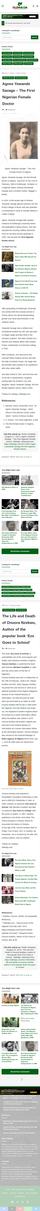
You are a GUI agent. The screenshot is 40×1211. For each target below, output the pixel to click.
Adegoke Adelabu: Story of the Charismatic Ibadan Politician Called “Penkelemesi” (28, 491)
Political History (32, 60)
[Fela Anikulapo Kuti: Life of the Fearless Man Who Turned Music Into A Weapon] (10, 504)
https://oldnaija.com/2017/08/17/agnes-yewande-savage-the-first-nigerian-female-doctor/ (20, 446)
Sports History (7, 56)
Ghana (4, 315)
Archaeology (28, 63)
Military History (18, 63)
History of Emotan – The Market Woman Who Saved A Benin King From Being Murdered (26, 296)
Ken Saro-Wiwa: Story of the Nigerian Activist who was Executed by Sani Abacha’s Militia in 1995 (29, 537)
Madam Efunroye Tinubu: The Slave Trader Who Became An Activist (26, 256)
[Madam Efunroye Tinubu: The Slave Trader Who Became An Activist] (7, 257)
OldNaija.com (24, 394)
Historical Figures (21, 78)
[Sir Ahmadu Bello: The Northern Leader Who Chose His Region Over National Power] (29, 504)
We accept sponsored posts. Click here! (17, 23)
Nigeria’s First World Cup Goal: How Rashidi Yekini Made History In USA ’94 (26, 284)
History (12, 73)
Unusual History (28, 56)
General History (28, 53)
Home (6, 73)
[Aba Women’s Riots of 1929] (10, 480)
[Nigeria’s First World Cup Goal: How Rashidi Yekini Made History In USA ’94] (7, 283)
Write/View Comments (20, 551)
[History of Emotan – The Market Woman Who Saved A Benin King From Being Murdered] (7, 295)
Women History (21, 73)
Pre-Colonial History (20, 60)
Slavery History (7, 60)
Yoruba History (7, 53)
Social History (17, 56)
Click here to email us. (24, 457)
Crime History (18, 53)
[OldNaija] (20, 6)
